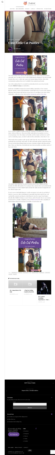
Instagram (26, 433)
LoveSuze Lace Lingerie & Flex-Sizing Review (18, 416)
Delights (11, 39)
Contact (33, 8)
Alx (23, 453)
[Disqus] (29, 324)
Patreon (27, 8)
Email (14, 402)
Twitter (25, 438)
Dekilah (18, 48)
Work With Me (47, 8)
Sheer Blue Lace (12, 419)
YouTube (26, 441)
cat (30, 272)
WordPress (15, 453)
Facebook (26, 431)
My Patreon (13, 434)
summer (14, 274)
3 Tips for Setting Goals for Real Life (29, 291)
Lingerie (17, 39)
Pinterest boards (35, 199)
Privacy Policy (18, 447)
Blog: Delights (20, 8)
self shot (10, 274)
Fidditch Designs (35, 272)
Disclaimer (10, 447)
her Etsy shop (42, 94)
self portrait (47, 272)
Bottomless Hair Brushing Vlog (15, 421)
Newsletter (40, 8)
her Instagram (32, 94)
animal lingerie (14, 272)
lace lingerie (42, 272)
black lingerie (25, 272)
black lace (20, 272)
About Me (12, 8)
